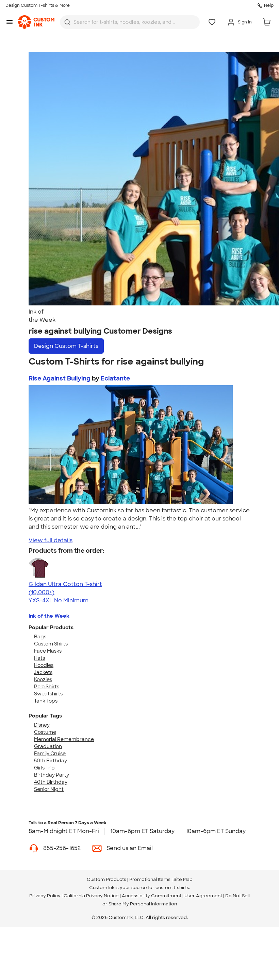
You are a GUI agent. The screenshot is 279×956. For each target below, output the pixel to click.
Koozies (43, 679)
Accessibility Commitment (151, 896)
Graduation (48, 746)
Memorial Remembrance (64, 739)
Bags (40, 637)
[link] (36, 22)
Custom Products (106, 879)
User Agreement (203, 896)
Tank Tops (46, 701)
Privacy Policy (45, 896)
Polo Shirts (46, 687)
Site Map (183, 879)
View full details (50, 540)
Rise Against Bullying (60, 378)
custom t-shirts (172, 887)
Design (66, 346)
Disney (42, 725)
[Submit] (67, 22)
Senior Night (49, 789)
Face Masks (48, 651)
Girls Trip (44, 768)
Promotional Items (149, 879)
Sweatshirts (48, 694)
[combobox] (130, 22)
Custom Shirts (51, 644)
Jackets (43, 672)
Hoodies (43, 665)
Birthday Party (51, 775)
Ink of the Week (49, 616)
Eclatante (115, 378)
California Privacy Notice (91, 896)
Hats (39, 658)
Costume (45, 732)
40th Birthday (50, 782)
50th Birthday (50, 761)
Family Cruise (50, 753)
